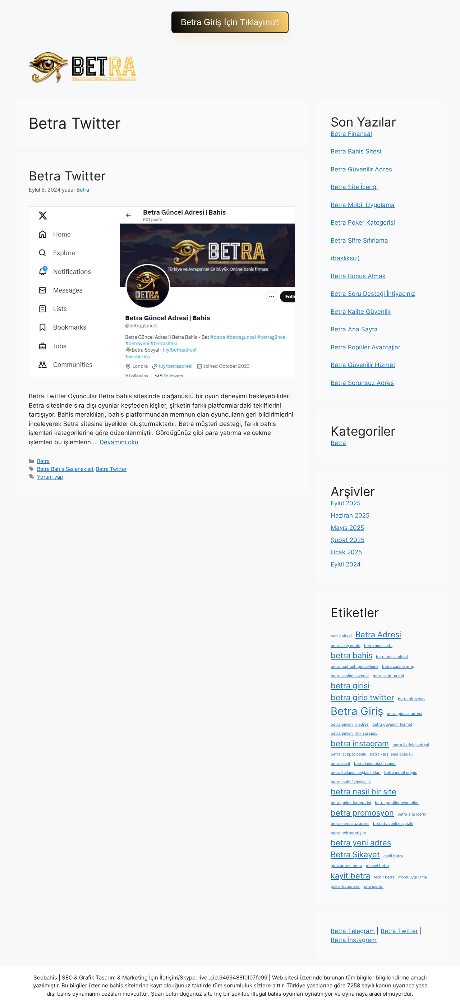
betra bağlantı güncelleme (354, 666)
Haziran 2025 (350, 515)
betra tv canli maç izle (393, 823)
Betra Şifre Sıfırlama (359, 240)
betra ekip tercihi (388, 676)
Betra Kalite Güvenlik (361, 311)
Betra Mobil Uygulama (363, 204)
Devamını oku (119, 442)
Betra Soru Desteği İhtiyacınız (373, 293)
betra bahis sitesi (392, 657)
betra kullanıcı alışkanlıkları (356, 772)
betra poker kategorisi (351, 802)
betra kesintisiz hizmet (375, 763)
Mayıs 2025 (347, 527)
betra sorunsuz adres (350, 823)
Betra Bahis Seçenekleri (65, 469)
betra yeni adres (361, 842)
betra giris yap (411, 699)
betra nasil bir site (363, 791)
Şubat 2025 (347, 539)
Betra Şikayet (355, 854)
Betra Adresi (378, 634)
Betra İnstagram (354, 940)
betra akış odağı (345, 645)
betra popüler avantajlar (397, 802)
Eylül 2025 (345, 503)
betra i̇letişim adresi (410, 745)
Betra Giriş (357, 711)
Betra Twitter (67, 175)
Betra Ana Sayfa (354, 329)
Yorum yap (50, 477)
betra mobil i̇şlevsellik (351, 782)
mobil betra (384, 877)
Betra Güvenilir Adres (361, 169)
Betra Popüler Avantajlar (365, 347)
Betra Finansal (351, 133)
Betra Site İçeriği (354, 187)
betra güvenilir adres (350, 724)
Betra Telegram (353, 931)
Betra (43, 461)
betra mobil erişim (400, 772)
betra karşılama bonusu (391, 754)
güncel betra (377, 865)
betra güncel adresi (404, 713)
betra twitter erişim (348, 833)
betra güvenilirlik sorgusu (354, 733)
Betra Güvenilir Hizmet (363, 364)
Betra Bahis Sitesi (356, 151)
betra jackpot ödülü (348, 754)
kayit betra (350, 875)
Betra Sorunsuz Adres (362, 382)
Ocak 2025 (346, 552)
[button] (230, 22)
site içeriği (373, 886)
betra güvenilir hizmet (392, 724)
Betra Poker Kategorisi (363, 222)
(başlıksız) (345, 258)
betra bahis (351, 655)
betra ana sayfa (378, 645)
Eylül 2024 (346, 564)
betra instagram (360, 743)
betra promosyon (362, 812)
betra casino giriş (398, 666)
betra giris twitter (362, 697)
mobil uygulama (412, 877)
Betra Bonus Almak (358, 276)
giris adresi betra (346, 865)
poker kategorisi (345, 886)
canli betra (393, 856)
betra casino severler (350, 676)
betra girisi (350, 685)
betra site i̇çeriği (412, 814)
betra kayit (340, 763)
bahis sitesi (341, 636)
